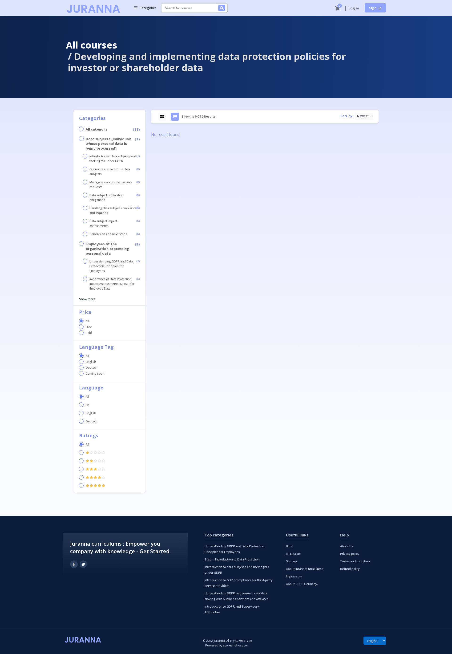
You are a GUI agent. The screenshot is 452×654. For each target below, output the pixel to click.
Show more (87, 299)
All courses (91, 44)
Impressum (294, 576)
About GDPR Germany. (302, 584)
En (87, 405)
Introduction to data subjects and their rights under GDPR (112, 158)
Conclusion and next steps (108, 234)
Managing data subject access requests (110, 184)
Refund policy (350, 569)
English (91, 362)
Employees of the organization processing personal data (107, 248)
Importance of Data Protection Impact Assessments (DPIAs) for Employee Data (111, 283)
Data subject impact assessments (103, 223)
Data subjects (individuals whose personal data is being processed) (109, 143)
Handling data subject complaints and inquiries (112, 210)
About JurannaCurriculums (304, 569)
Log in (353, 8)
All (87, 321)
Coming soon (95, 374)
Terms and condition (355, 561)
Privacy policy (349, 554)
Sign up (375, 7)
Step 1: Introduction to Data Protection (232, 559)
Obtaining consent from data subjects (109, 171)
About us (346, 546)
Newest (363, 116)
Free (89, 327)
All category (96, 129)
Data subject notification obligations (106, 197)
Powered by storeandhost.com (227, 645)
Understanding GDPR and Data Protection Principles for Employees (111, 266)
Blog (289, 546)
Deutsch (91, 368)
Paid (89, 333)
